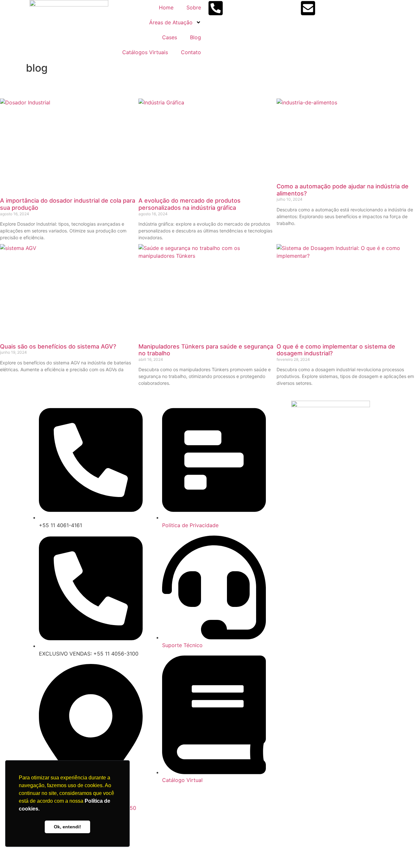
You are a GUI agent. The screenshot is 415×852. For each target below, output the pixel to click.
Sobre (193, 7)
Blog (195, 37)
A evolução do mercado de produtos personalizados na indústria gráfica (189, 204)
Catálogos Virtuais (145, 52)
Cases (169, 37)
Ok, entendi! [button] (67, 826)
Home (166, 7)
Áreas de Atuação (171, 22)
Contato (191, 52)
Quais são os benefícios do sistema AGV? (58, 346)
